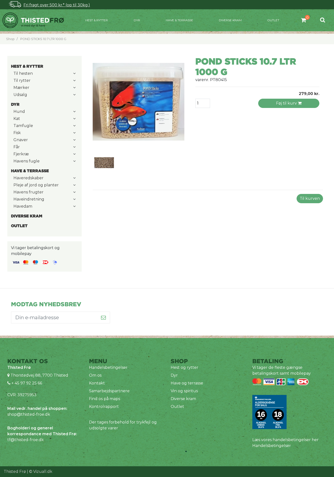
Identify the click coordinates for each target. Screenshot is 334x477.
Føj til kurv (287, 103)
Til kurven (310, 198)
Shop (10, 39)
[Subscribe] (103, 317)
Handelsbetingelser (108, 367)
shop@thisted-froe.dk (28, 414)
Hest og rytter (184, 367)
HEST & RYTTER (96, 20)
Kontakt (97, 383)
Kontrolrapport (104, 406)
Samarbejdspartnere (109, 391)
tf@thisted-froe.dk (25, 439)
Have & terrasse (179, 20)
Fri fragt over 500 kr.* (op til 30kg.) (56, 5)
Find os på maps (104, 398)
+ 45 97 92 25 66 (26, 383)
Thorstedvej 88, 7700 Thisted (39, 375)
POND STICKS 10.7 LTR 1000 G (43, 39)
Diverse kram (230, 20)
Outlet (273, 20)
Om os (95, 375)
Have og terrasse (187, 383)
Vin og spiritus (184, 391)
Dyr (137, 20)
